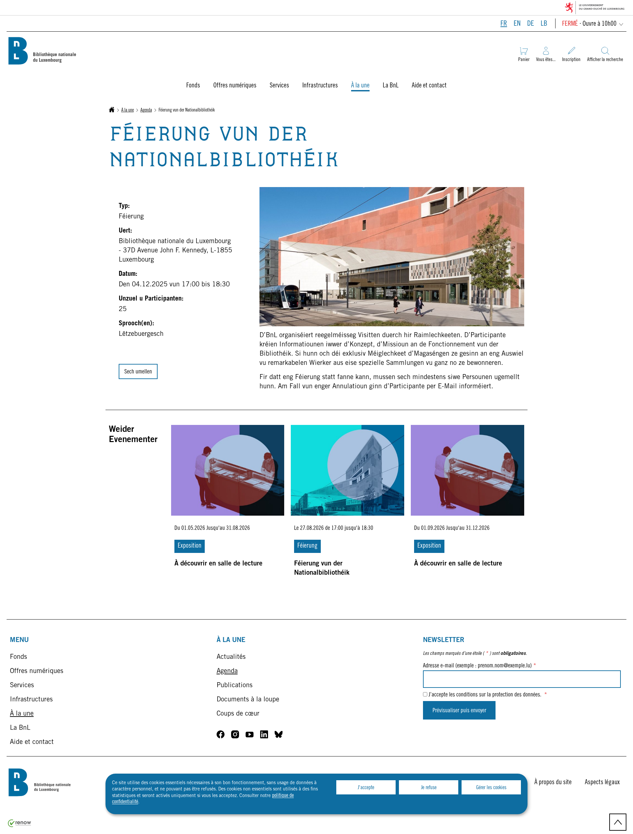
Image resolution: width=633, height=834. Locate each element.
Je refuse (429, 787)
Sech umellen (138, 372)
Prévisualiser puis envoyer (459, 711)
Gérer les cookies (491, 787)
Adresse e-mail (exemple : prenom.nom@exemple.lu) (479, 666)
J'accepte (366, 787)
